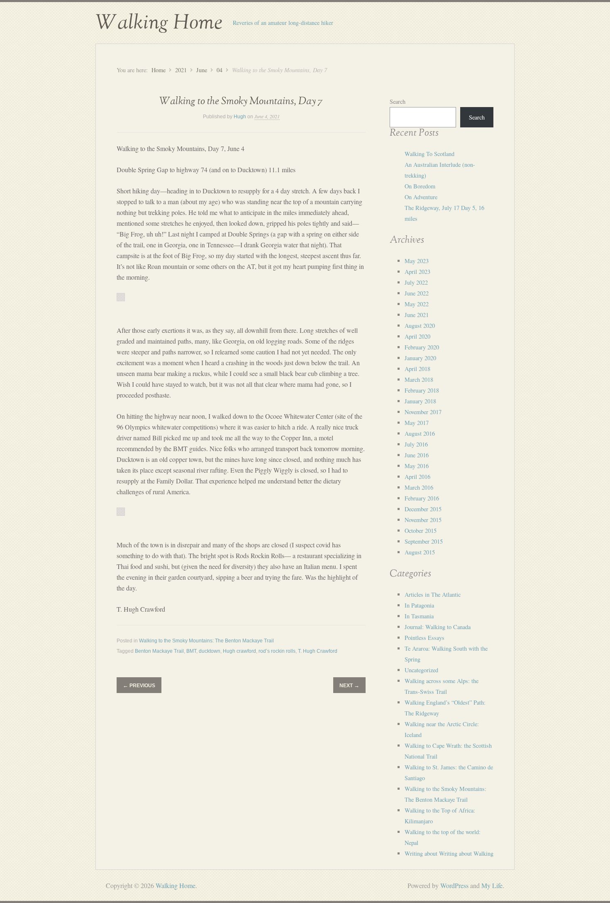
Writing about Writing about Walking (449, 853)
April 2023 (417, 272)
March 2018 (419, 379)
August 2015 (420, 552)
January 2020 (420, 358)
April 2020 (417, 336)
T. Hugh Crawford (317, 651)
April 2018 (417, 369)
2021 (181, 70)
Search (397, 101)
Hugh (240, 117)
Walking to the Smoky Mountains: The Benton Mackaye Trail (206, 641)
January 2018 (420, 401)
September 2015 (424, 541)
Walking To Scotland (429, 154)
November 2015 (423, 520)
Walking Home (158, 22)
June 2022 (417, 293)
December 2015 (423, 509)
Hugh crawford (239, 651)
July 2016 (416, 444)
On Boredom (420, 186)
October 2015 (421, 530)
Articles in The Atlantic (433, 594)
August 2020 (420, 325)
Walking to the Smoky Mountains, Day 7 (241, 101)
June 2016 (417, 455)
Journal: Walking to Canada (438, 627)
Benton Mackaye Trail (159, 651)
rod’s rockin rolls (277, 651)
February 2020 (422, 347)
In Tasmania (419, 616)
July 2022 (416, 282)
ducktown (209, 651)
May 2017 (417, 423)
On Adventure (421, 197)
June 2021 (417, 315)
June (201, 70)
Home (158, 70)
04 (219, 70)
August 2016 (420, 433)
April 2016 (417, 477)
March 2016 (419, 487)
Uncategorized (421, 670)
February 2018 (422, 390)
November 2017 (423, 412)
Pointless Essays (424, 638)
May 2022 (417, 304)
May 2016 (417, 466)
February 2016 (422, 498)
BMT (191, 651)
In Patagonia (419, 605)
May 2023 (417, 261)
